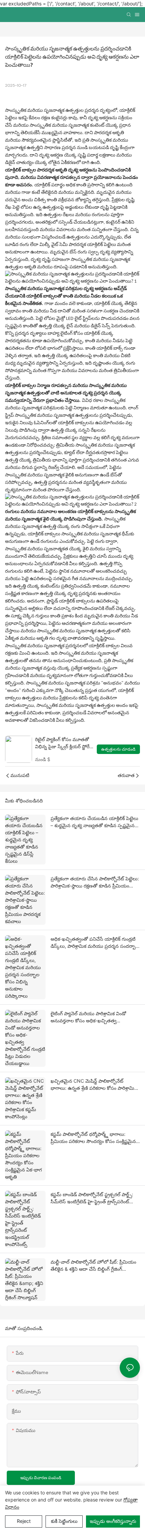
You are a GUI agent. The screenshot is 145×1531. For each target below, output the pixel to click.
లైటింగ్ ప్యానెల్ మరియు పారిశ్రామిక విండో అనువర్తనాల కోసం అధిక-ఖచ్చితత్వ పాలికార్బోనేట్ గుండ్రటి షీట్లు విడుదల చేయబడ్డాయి (88, 1017)
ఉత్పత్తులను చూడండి (118, 749)
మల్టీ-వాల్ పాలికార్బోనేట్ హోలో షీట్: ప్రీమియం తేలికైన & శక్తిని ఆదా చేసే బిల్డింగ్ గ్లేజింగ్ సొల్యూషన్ (93, 1265)
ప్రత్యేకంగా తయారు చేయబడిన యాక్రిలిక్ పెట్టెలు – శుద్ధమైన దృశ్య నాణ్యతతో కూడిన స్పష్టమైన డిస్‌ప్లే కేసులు (94, 822)
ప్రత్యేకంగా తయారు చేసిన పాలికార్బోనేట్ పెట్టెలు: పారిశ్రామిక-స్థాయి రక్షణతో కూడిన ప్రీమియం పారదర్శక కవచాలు (95, 882)
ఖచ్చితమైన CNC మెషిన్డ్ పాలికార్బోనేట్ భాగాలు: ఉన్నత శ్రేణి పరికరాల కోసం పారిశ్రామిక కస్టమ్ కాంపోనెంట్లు (94, 1084)
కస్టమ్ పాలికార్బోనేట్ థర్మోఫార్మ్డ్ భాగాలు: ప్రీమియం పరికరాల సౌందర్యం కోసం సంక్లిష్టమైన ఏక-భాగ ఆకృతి (93, 1138)
